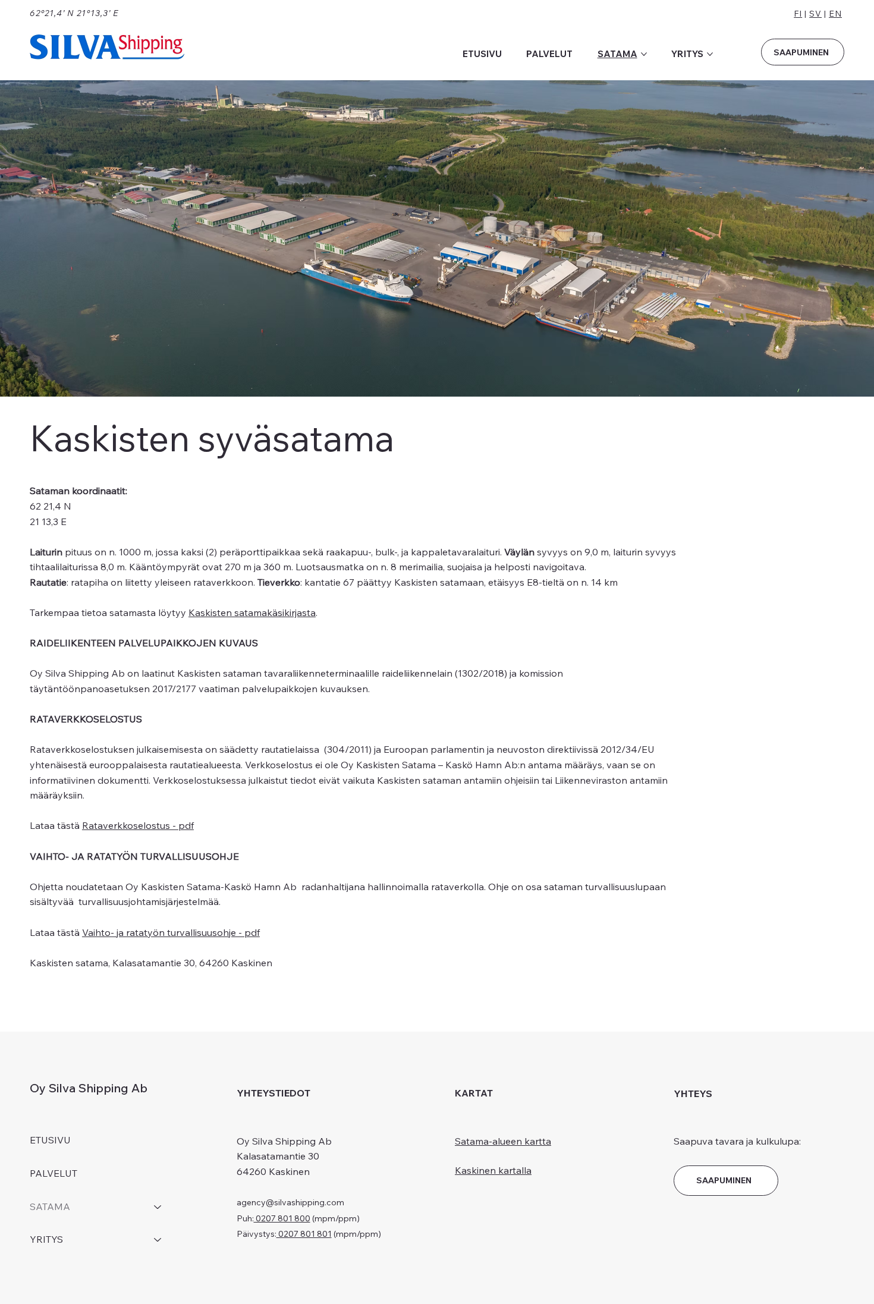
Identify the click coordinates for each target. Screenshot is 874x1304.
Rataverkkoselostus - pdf (138, 825)
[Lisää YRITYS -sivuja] (710, 54)
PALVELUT (53, 1173)
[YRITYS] (158, 1239)
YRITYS (46, 1239)
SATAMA (50, 1206)
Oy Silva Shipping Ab (88, 1087)
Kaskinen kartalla (493, 1170)
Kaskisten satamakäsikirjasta (252, 612)
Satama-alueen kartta (503, 1141)
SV (815, 13)
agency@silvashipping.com (290, 1202)
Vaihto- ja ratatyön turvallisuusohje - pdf (171, 932)
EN (835, 13)
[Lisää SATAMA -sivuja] (644, 54)
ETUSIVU (50, 1140)
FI (798, 13)
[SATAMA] (158, 1207)
